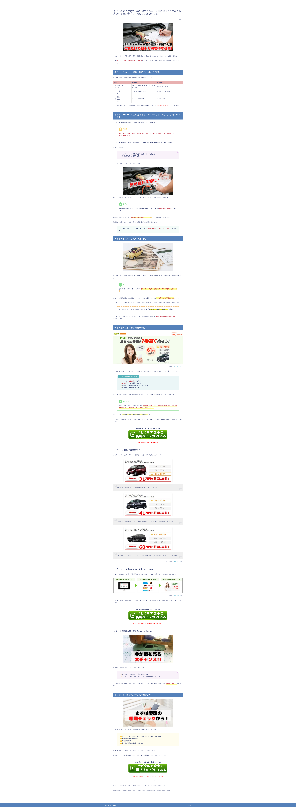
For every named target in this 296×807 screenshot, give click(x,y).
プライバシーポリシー (117, 805)
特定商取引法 (108, 805)
